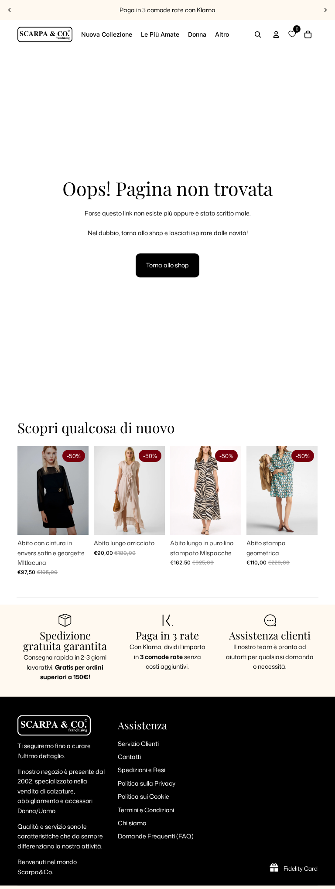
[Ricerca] (257, 34)
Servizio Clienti (138, 743)
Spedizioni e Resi (141, 770)
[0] (292, 34)
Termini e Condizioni (146, 810)
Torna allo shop (167, 265)
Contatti (129, 756)
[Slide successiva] (325, 10)
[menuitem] (222, 34)
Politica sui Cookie (143, 796)
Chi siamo (132, 823)
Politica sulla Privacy (146, 783)
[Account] (276, 34)
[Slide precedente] (9, 10)
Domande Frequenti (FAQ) (156, 836)
